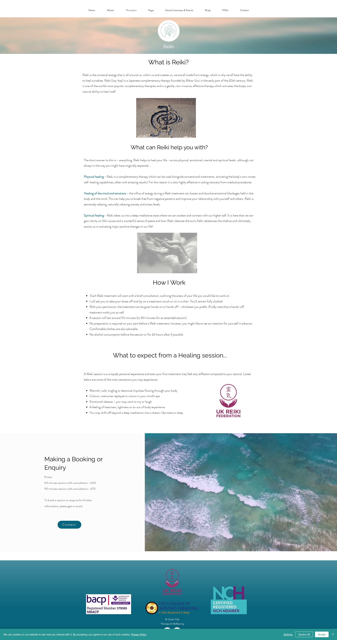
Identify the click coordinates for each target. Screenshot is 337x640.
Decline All (304, 634)
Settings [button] (288, 634)
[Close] (333, 634)
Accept (322, 634)
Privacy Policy (138, 634)
